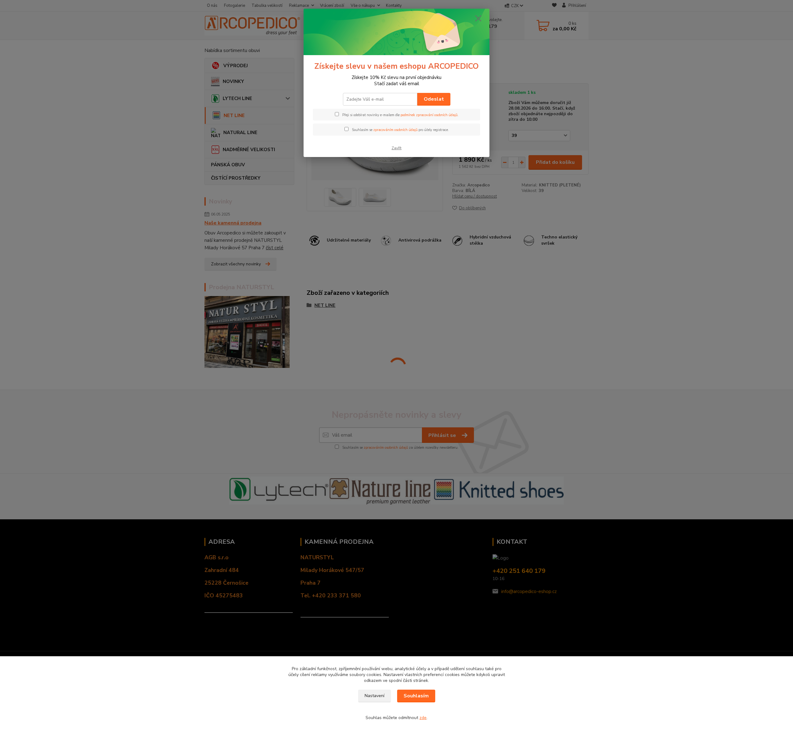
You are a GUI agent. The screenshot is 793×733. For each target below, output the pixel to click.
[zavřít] (478, 18)
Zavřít (396, 148)
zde (423, 718)
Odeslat (434, 99)
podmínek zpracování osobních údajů (429, 115)
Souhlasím (416, 695)
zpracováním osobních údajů (395, 130)
